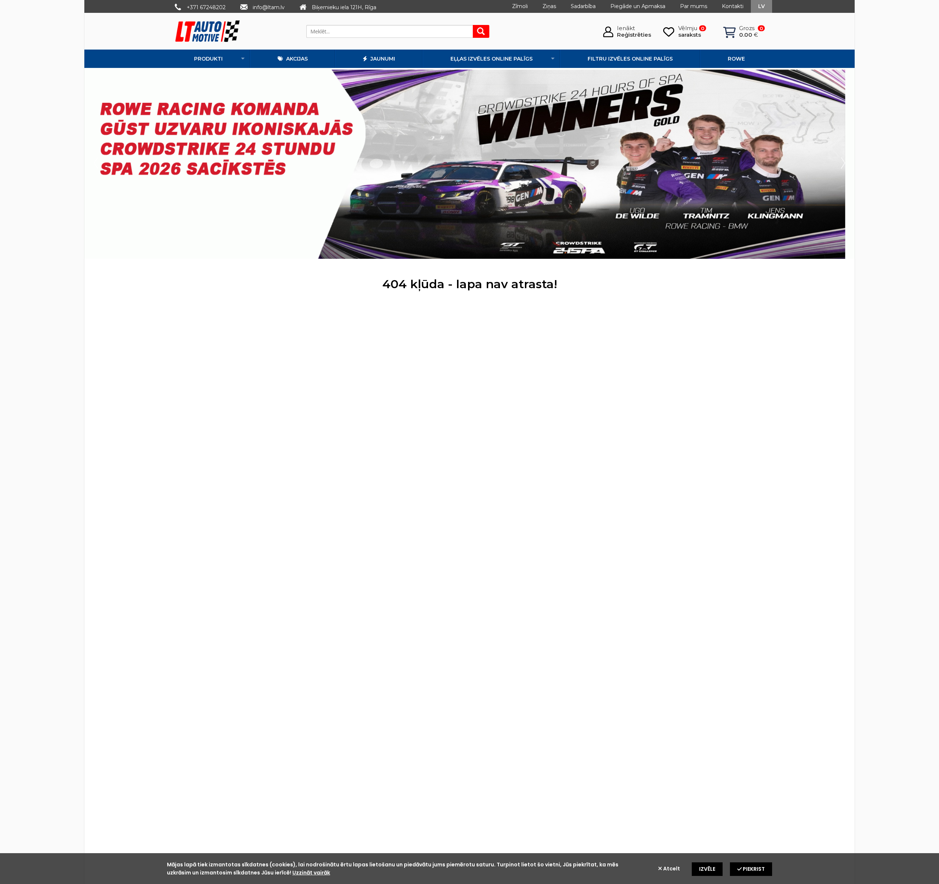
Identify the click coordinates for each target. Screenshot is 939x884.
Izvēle (707, 869)
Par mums (693, 6)
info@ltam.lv (269, 7)
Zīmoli (520, 6)
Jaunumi (382, 58)
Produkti (208, 58)
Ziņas (549, 6)
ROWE (736, 58)
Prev (97, 163)
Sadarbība (583, 6)
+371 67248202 (206, 7)
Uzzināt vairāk (311, 872)
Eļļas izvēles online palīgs (491, 58)
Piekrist (753, 869)
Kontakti (732, 6)
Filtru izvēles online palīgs (630, 58)
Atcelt (671, 868)
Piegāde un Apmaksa (637, 6)
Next (841, 163)
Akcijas (296, 58)
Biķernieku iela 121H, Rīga (344, 7)
